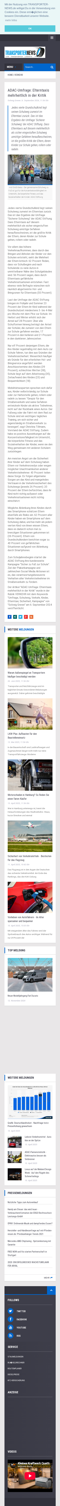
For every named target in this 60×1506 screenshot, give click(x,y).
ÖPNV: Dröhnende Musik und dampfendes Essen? (30, 1223)
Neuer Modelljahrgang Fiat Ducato (23, 995)
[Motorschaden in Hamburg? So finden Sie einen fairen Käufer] (30, 775)
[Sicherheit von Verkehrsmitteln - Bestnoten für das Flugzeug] (30, 836)
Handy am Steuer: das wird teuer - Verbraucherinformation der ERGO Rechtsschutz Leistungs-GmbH (30, 1213)
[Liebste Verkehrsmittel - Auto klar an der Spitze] (15, 1142)
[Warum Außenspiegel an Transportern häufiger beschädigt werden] (30, 652)
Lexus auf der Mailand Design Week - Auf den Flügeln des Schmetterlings (38, 1173)
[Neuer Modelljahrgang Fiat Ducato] (30, 974)
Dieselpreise (13, 1374)
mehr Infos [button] (11, 20)
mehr (47, 1278)
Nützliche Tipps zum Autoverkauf (23, 1202)
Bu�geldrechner (16, 1362)
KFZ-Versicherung (16, 1380)
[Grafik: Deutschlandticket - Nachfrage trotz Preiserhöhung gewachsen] (30, 1102)
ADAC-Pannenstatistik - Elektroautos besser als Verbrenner (35, 1155)
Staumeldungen (15, 1356)
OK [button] (30, 28)
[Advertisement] (30, 1039)
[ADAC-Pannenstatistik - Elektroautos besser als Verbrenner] (15, 1157)
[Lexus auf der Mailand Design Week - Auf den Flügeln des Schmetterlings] (15, 1174)
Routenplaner (15, 1368)
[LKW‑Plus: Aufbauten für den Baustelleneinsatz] (30, 714)
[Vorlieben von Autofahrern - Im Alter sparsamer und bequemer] (30, 897)
